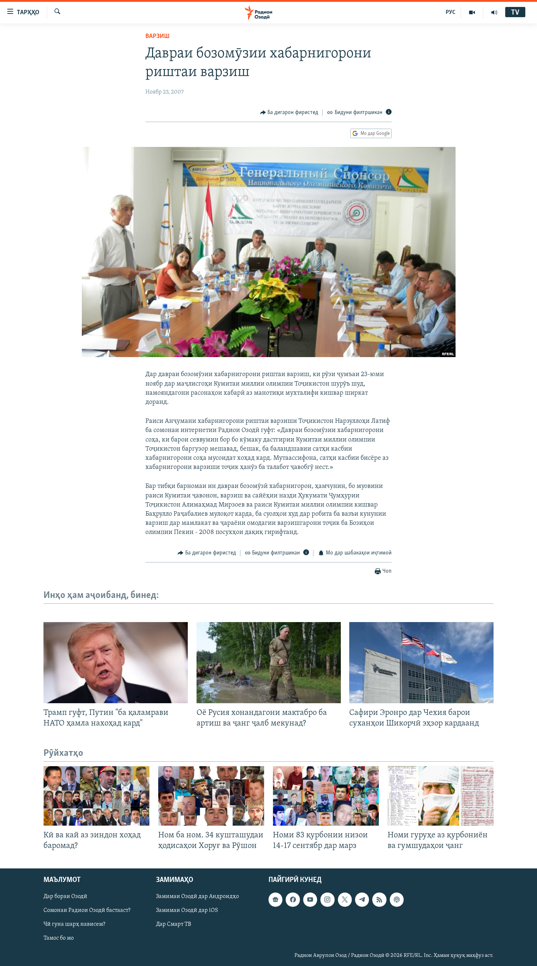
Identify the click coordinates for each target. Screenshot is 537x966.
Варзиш (157, 36)
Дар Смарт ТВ (173, 925)
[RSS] (379, 900)
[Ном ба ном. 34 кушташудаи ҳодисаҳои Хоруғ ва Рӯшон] (211, 796)
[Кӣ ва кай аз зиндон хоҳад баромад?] (96, 796)
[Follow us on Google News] (275, 900)
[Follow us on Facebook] (293, 900)
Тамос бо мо (58, 939)
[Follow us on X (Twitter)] (345, 900)
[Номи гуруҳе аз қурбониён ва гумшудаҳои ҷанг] (441, 796)
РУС (451, 12)
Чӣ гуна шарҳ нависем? (74, 925)
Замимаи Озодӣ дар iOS (187, 911)
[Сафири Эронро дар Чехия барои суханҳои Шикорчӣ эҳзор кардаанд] (421, 662)
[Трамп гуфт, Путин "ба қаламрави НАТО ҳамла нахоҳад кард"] (115, 662)
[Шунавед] (494, 12)
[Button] (289, 112)
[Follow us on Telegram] (362, 900)
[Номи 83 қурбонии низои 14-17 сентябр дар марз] (326, 796)
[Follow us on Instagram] (327, 900)
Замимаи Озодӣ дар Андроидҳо (197, 897)
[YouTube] (472, 12)
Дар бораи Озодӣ (65, 897)
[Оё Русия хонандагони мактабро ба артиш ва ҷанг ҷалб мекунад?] (269, 662)
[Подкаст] (397, 900)
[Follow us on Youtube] (310, 900)
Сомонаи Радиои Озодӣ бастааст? (86, 911)
